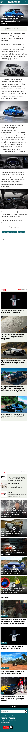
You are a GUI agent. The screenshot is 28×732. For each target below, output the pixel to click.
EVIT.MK (9, 475)
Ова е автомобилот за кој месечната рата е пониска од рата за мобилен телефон (12, 533)
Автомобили (21, 232)
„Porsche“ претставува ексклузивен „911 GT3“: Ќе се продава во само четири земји (12, 336)
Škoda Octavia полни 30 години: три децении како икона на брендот (13, 416)
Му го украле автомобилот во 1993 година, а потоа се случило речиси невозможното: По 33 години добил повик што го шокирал (13, 390)
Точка (3, 29)
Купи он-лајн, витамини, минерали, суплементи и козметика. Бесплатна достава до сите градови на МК (17, 478)
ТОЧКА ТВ (10, 492)
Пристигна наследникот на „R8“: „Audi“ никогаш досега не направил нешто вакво (13, 363)
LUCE (2, 693)
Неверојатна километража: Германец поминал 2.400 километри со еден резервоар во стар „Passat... (13, 590)
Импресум (3, 716)
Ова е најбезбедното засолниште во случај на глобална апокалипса (12, 672)
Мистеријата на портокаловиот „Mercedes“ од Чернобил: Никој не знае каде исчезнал (13, 552)
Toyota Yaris (6, 232)
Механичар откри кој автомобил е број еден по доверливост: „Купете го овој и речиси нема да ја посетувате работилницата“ (13, 513)
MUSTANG (3, 643)
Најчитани (4, 597)
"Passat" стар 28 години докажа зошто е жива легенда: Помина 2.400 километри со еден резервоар (13, 571)
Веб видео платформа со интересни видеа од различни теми (17, 495)
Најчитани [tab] (24, 289)
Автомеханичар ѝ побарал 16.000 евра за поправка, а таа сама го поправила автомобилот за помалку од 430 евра (13, 621)
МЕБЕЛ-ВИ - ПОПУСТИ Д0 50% (13, 483)
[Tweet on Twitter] (12, 227)
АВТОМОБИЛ (4, 616)
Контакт (13, 716)
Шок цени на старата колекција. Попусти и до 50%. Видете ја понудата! (16, 487)
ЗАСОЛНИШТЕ (4, 668)
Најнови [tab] (19, 289)
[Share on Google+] (15, 227)
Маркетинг (8, 716)
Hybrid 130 (14, 232)
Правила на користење (5, 722)
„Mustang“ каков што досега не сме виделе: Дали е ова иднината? (12, 311)
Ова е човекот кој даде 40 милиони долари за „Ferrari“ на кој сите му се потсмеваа (12, 698)
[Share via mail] (18, 227)
